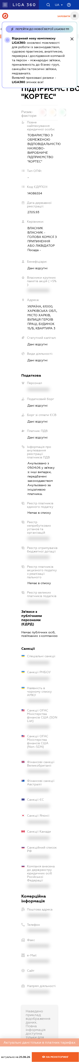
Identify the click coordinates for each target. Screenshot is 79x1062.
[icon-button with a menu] (74, 15)
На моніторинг (57, 1057)
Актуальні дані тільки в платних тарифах (39, 1042)
